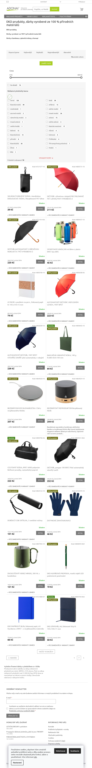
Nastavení (17, 762)
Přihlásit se (13, 716)
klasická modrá (17, 105)
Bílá (13, 152)
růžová (53, 130)
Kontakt (44, 2)
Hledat (54, 9)
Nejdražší (39, 52)
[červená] (10, 96)
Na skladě (15, 85)
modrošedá (15, 109)
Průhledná (54, 139)
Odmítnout (60, 751)
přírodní (14, 139)
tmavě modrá (55, 113)
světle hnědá (16, 126)
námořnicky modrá (18, 118)
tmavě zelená (16, 122)
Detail (40, 209)
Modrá (52, 148)
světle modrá (55, 109)
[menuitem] (14, 16)
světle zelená (55, 122)
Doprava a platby (54, 744)
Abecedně (67, 52)
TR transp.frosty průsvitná (59, 143)
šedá (52, 100)
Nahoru (13, 658)
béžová (14, 130)
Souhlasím (74, 751)
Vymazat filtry (45, 158)
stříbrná (53, 105)
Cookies (51, 738)
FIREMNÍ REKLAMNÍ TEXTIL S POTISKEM (20, 737)
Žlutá (13, 148)
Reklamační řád (53, 732)
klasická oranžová (57, 126)
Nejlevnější (28, 52)
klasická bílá (16, 143)
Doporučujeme (14, 52)
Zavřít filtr (46, 63)
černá (14, 100)
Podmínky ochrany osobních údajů (21, 711)
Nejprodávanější (53, 52)
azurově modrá (17, 113)
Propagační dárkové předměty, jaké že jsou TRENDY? (24, 732)
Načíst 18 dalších (46, 652)
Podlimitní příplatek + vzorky (58, 729)
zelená (53, 118)
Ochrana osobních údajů (56, 741)
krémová (53, 135)
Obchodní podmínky (55, 735)
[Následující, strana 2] (79, 658)
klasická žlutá (17, 135)
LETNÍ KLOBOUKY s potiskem (16, 726)
